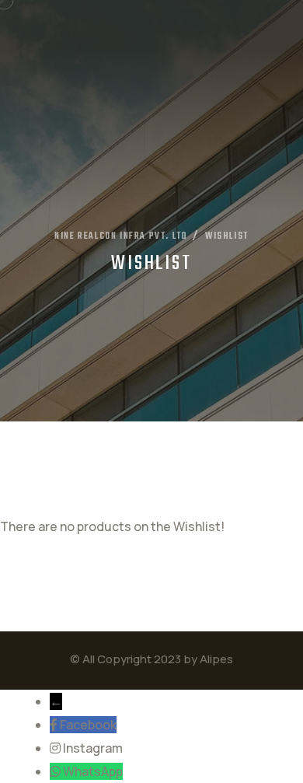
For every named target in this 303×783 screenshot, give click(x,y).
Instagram (93, 748)
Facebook (88, 724)
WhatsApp (93, 771)
